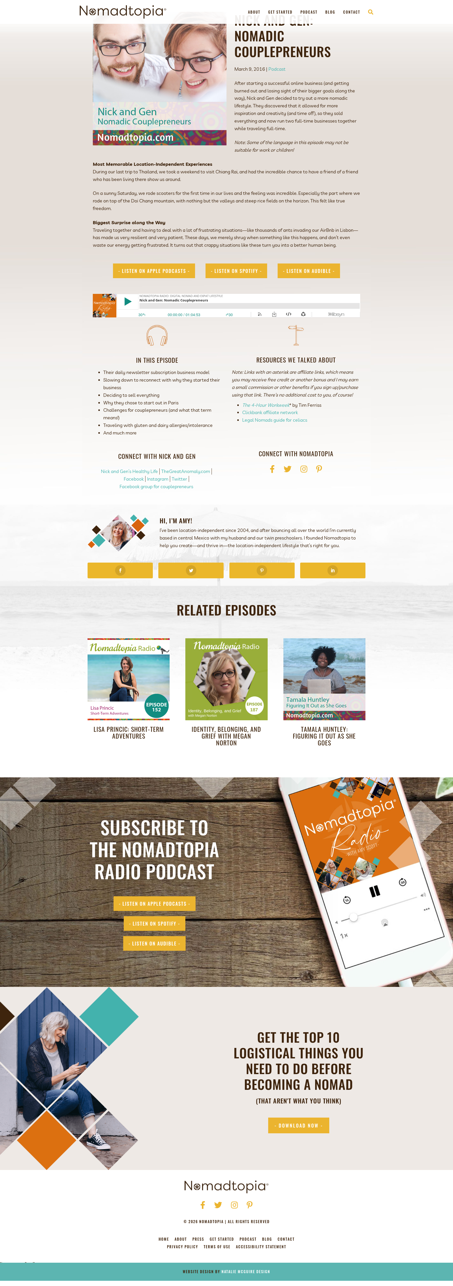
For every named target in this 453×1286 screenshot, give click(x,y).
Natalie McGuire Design (246, 1271)
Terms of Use (217, 1247)
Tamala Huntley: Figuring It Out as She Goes (324, 735)
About (254, 12)
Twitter (179, 479)
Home (164, 1239)
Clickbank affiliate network (270, 412)
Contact (351, 12)
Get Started (280, 12)
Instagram (157, 479)
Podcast (308, 12)
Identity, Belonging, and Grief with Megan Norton (226, 735)
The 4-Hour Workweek (265, 405)
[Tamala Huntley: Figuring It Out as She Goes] (324, 679)
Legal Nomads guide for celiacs (274, 420)
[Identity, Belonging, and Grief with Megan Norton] (226, 679)
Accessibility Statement (261, 1247)
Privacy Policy (182, 1247)
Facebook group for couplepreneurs (156, 486)
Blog (330, 12)
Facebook (134, 479)
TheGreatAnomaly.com (185, 471)
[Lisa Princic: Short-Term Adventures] (129, 679)
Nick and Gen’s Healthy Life (129, 471)
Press (198, 1239)
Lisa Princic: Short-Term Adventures (129, 732)
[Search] (368, 12)
